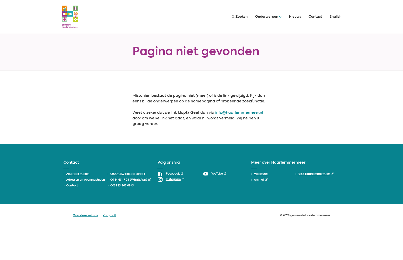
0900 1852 (117, 174)
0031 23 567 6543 (122, 185)
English (335, 16)
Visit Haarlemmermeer (316, 174)
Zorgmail (109, 215)
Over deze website (85, 215)
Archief (261, 180)
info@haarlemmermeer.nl (239, 113)
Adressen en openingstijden (85, 180)
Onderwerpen (266, 16)
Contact (315, 16)
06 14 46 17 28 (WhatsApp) (130, 180)
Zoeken (242, 16)
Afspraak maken (78, 174)
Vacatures (261, 174)
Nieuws (295, 16)
